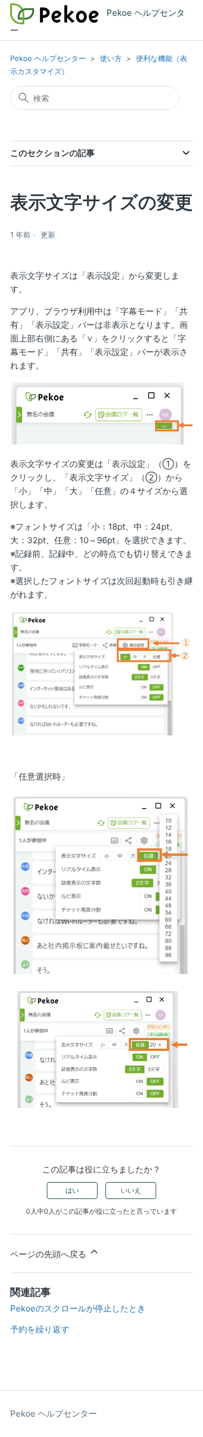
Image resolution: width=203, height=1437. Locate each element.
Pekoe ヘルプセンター (48, 58)
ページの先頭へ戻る (49, 1254)
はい (72, 1190)
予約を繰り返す (39, 1329)
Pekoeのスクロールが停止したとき (77, 1308)
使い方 (111, 58)
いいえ (131, 1190)
